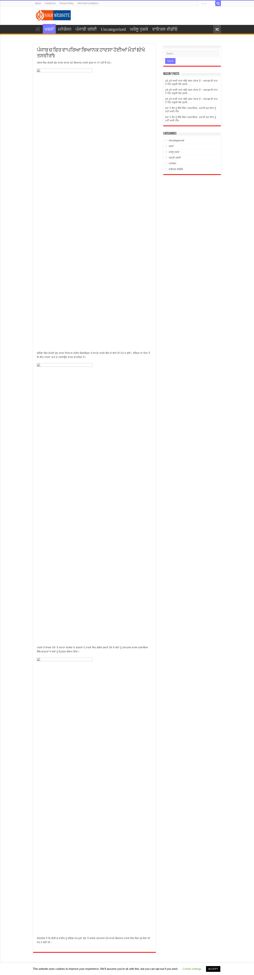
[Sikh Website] (53, 14)
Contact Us (50, 3)
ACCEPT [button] (213, 969)
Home (38, 29)
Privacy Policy (67, 3)
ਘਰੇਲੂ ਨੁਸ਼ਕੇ (139, 29)
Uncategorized (113, 29)
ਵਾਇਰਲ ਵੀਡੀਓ (165, 29)
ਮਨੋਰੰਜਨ (64, 29)
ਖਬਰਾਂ (49, 29)
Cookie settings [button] (192, 968)
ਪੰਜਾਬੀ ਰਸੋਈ (86, 29)
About (38, 3)
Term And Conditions (87, 3)
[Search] (218, 3)
